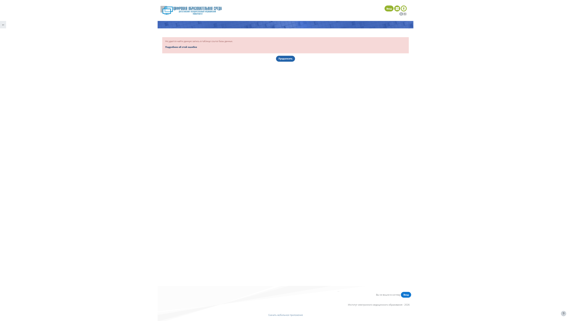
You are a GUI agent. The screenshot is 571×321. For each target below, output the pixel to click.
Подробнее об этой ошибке (181, 46)
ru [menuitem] (401, 14)
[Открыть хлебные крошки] (3, 24)
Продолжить (285, 58)
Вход (389, 8)
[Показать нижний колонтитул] (563, 313)
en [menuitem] (405, 14)
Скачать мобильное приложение (285, 314)
